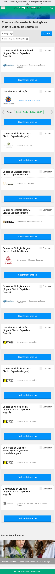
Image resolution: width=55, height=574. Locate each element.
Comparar (47, 50)
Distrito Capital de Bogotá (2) (29, 112)
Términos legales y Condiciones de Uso (27, 571)
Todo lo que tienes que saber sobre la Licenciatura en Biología (26, 562)
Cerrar (28, 4)
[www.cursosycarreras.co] (28, 7)
